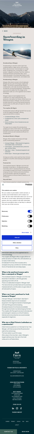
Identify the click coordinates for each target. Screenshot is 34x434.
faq (23, 421)
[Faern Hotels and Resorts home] (29, 2)
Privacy (13, 421)
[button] (2, 2)
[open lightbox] (17, 51)
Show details (25, 232)
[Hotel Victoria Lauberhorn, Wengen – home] (17, 2)
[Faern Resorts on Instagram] (17, 408)
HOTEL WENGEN (17, 385)
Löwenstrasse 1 (17, 371)
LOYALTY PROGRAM (17, 398)
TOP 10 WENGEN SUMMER (17, 393)
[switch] (30, 216)
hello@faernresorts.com (17, 376)
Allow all (17, 237)
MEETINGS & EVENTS (17, 399)
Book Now (25, 431)
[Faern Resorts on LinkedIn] (13, 408)
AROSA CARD (17, 395)
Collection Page (17, 363)
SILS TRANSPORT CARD (17, 396)
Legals (18, 421)
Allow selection (17, 242)
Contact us (8, 431)
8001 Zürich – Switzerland (17, 372)
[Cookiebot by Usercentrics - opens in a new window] (25, 185)
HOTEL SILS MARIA (17, 387)
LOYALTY (17, 425)
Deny (17, 248)
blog (27, 421)
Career (7, 421)
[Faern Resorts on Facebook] (21, 408)
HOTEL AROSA (17, 383)
